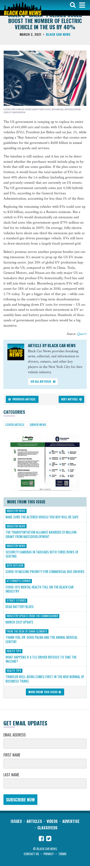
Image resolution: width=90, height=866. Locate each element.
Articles (34, 821)
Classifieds (47, 828)
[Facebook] (41, 839)
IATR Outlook (15, 565)
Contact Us (31, 853)
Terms (62, 853)
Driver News (38, 424)
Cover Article (14, 424)
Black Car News (58, 34)
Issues (16, 821)
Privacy (49, 853)
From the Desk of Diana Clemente (27, 631)
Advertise (71, 821)
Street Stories (16, 600)
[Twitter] (48, 839)
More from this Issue (43, 692)
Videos (52, 821)
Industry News (16, 511)
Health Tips (14, 651)
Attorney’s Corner (19, 581)
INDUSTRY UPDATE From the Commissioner (32, 616)
